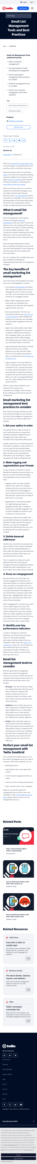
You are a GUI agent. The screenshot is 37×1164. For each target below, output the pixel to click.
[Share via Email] (19, 140)
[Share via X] (10, 140)
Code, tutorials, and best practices (17, 105)
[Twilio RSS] (24, 140)
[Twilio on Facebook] (4, 1105)
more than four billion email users (21, 163)
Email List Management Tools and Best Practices (18, 56)
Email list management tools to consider (19, 85)
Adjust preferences (18, 1158)
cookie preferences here (11, 1145)
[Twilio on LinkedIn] (15, 1105)
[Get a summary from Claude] (15, 1055)
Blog (4, 46)
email (5, 175)
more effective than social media (14, 184)
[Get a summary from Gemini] (10, 1055)
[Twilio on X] (10, 1105)
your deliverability (21, 195)
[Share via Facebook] (5, 140)
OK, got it (18, 1155)
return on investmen (15, 179)
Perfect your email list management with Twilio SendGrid (18, 92)
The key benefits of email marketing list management (19, 69)
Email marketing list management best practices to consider (19, 77)
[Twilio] (7, 8)
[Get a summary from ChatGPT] (4, 1055)
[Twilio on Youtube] (21, 1105)
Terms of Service (29, 1149)
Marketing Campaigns (14, 111)
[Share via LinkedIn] (15, 140)
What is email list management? (15, 63)
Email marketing (20, 287)
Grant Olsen (7, 154)
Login (31, 2)
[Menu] (32, 8)
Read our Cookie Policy (7, 1161)
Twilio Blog (10, 16)
